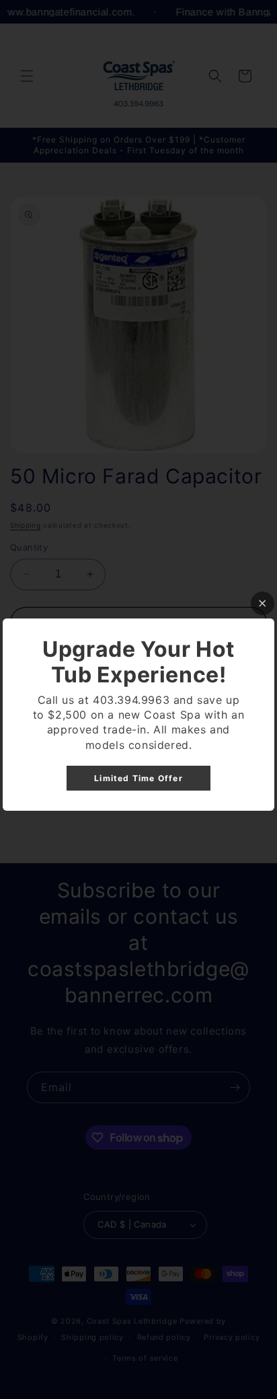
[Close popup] (262, 603)
